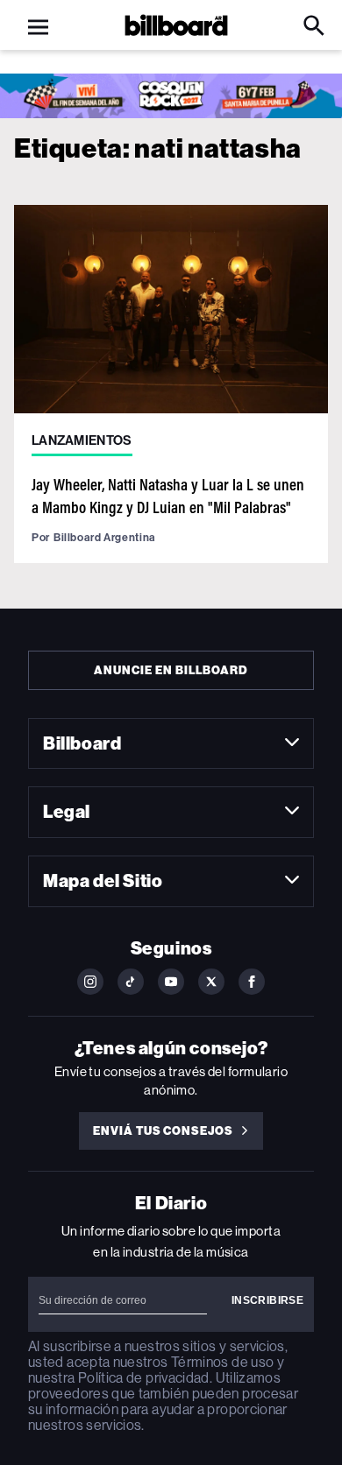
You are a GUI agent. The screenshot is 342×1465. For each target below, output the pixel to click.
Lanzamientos (82, 440)
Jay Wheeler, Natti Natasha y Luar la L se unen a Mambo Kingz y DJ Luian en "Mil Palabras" (168, 495)
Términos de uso (222, 1362)
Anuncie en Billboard (170, 670)
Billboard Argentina (104, 537)
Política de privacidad (144, 1378)
